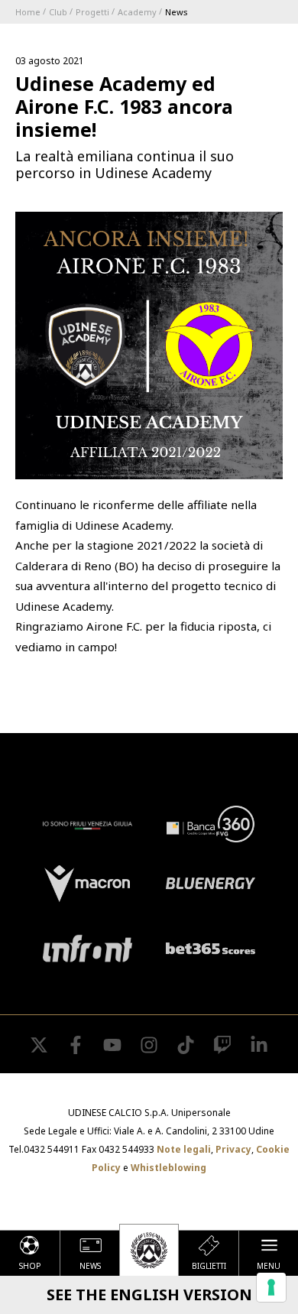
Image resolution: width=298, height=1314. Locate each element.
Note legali (184, 1149)
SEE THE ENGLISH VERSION (149, 1294)
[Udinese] (149, 1250)
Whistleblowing (168, 1167)
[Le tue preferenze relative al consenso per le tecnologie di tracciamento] (271, 1287)
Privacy (233, 1149)
